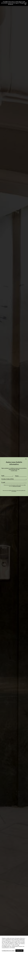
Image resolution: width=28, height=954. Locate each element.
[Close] (26, 459)
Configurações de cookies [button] (8, 950)
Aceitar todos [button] (19, 950)
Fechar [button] (14, 4)
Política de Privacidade (17, 486)
